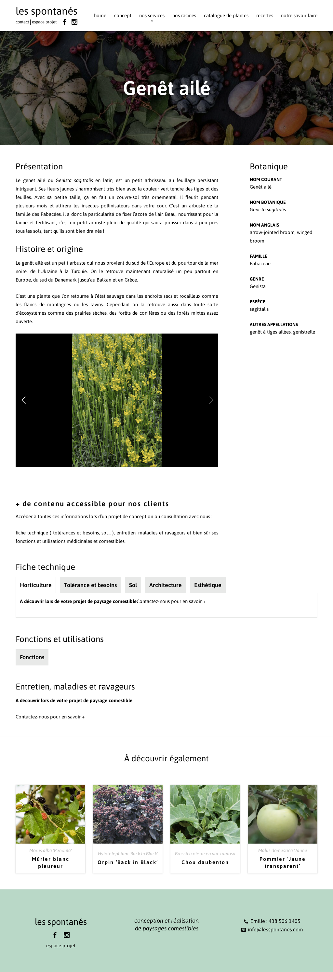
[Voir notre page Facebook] (65, 22)
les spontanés (46, 11)
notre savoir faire (299, 15)
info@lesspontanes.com (275, 929)
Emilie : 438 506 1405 (275, 921)
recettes (264, 15)
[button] (23, 400)
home (100, 15)
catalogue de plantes (226, 15)
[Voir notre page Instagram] (74, 22)
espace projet (44, 22)
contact (22, 22)
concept (122, 15)
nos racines (184, 15)
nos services (152, 15)
